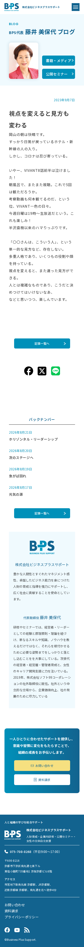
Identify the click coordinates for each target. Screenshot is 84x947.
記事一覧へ (42, 343)
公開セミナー (57, 74)
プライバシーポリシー (21, 917)
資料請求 (44, 779)
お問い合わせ (44, 765)
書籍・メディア (58, 60)
